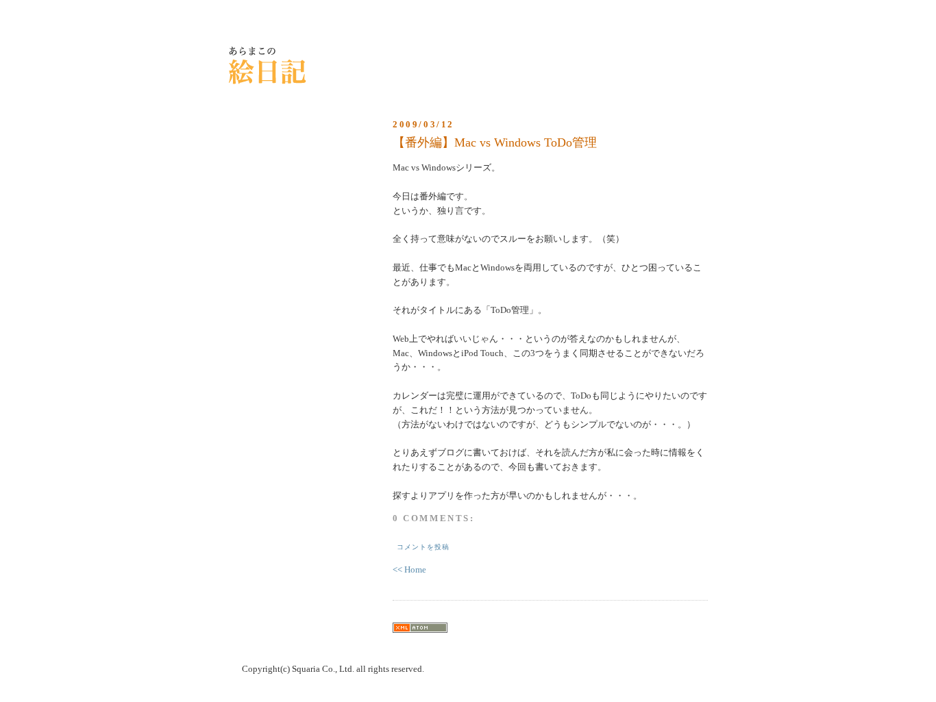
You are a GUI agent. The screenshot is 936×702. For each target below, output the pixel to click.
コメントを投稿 (423, 547)
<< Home (409, 569)
